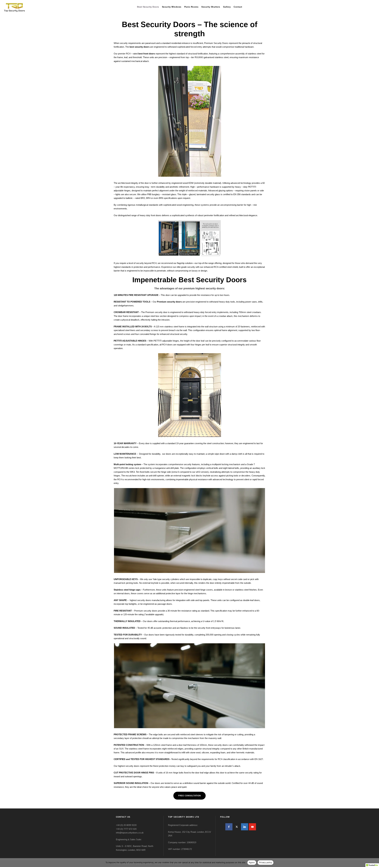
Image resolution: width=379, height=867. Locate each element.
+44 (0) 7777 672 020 (126, 829)
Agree (252, 862)
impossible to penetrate (154, 270)
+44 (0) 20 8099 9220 (126, 825)
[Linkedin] (244, 826)
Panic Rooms (191, 7)
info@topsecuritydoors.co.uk (130, 832)
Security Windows (171, 7)
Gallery (227, 7)
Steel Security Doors (148, 7)
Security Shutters (210, 7)
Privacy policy (265, 862)
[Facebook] (228, 826)
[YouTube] (252, 826)
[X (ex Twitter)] (236, 826)
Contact (238, 7)
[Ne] (375, 862)
